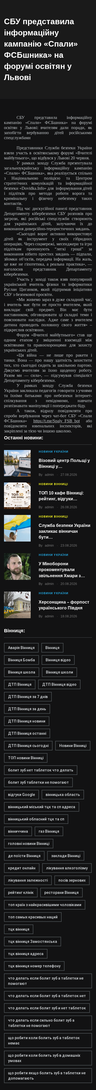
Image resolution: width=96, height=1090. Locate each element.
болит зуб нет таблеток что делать (40, 770)
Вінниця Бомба (21, 660)
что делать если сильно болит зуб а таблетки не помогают (41, 1023)
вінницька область (63, 794)
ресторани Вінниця (61, 892)
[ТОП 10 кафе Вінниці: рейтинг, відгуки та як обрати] (17, 495)
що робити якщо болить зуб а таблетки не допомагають (47, 1075)
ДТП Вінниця (19, 684)
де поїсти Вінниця (24, 856)
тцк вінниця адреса (25, 954)
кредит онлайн (21, 868)
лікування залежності (28, 880)
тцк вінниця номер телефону (34, 966)
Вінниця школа (21, 672)
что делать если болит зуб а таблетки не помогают (45, 981)
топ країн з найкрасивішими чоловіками (44, 905)
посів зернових (72, 880)
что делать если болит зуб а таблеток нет (47, 996)
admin (49, 475)
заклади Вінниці (65, 856)
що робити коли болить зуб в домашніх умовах (44, 1058)
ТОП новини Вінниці (25, 758)
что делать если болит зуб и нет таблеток (47, 1008)
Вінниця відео (58, 660)
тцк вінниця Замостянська (32, 941)
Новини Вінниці (53, 484)
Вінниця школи (59, 672)
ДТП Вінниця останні (27, 733)
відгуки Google (21, 794)
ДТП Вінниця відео (59, 684)
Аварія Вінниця (21, 648)
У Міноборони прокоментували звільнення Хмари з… (62, 569)
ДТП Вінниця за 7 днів (28, 697)
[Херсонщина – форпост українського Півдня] (17, 605)
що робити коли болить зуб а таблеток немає (44, 1040)
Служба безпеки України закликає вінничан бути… (64, 531)
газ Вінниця (49, 831)
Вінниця (52, 648)
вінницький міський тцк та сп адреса (41, 807)
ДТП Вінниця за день (27, 709)
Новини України (53, 451)
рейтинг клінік (21, 892)
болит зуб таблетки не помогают (38, 782)
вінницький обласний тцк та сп (36, 819)
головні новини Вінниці (28, 843)
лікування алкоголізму (67, 868)
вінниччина (18, 831)
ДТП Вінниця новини (26, 721)
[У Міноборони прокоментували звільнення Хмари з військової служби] (17, 566)
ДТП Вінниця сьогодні (28, 746)
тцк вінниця (18, 929)
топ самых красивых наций (33, 917)
